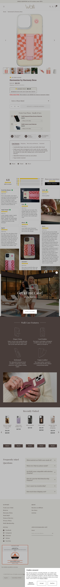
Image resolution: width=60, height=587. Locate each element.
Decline (52, 583)
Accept (42, 583)
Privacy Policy (44, 578)
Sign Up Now (30, 311)
